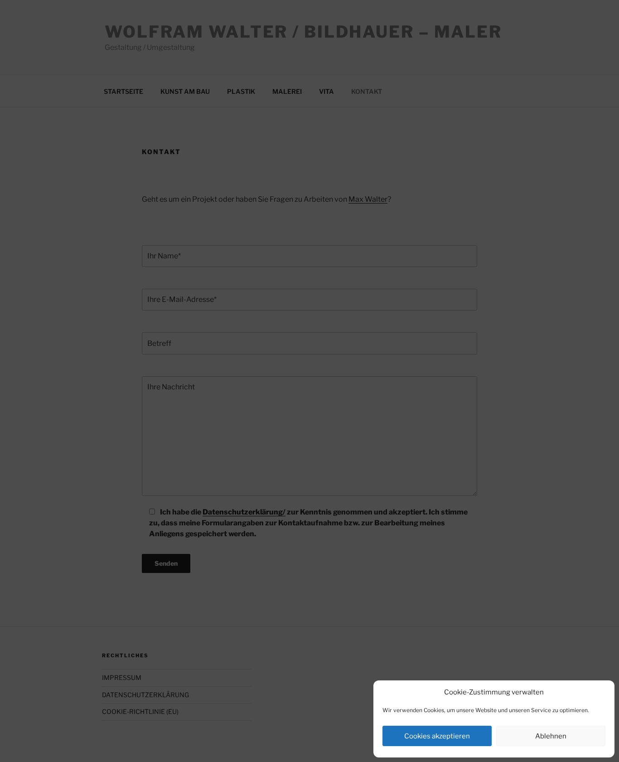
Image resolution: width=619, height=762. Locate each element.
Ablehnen (550, 736)
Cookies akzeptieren (437, 736)
